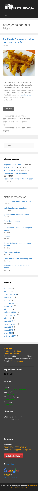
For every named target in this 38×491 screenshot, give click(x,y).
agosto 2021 (9, 306)
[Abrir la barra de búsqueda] (35, 15)
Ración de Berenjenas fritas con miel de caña (18, 41)
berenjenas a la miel (13, 128)
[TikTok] (11, 374)
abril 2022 (8, 300)
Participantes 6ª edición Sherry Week (18, 259)
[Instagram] (8, 374)
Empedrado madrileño (12, 164)
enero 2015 (8, 333)
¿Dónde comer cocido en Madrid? (17, 215)
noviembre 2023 (10, 294)
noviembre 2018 (10, 324)
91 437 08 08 (9, 447)
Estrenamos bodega (12, 252)
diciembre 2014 (10, 336)
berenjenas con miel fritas (15, 116)
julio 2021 (7, 309)
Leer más (8, 109)
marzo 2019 (8, 321)
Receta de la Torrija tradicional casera (19, 179)
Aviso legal (8, 349)
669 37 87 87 (21, 447)
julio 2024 (8, 291)
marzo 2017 (8, 327)
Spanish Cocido (10, 167)
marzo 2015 (8, 330)
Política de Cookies (11, 354)
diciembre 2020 (10, 312)
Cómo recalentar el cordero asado (17, 201)
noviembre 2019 (10, 315)
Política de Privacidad (12, 351)
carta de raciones (26, 95)
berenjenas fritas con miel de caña (16, 119)
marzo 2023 (8, 297)
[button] (19, 473)
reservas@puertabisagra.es (20, 450)
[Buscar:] (19, 145)
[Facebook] (5, 374)
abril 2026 (8, 288)
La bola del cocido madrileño (15, 173)
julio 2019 (7, 318)
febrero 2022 (9, 303)
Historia (7, 237)
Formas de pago (17, 361)
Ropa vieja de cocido (12, 221)
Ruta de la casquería (12, 170)
